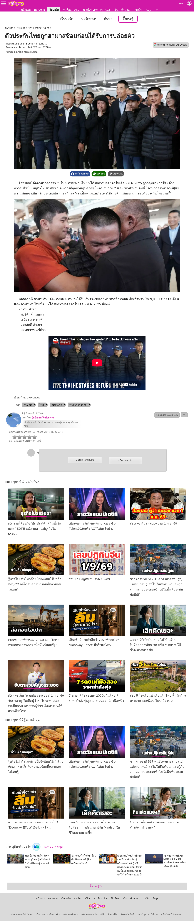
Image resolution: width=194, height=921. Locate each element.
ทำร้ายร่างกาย (78, 404)
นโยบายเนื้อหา (70, 914)
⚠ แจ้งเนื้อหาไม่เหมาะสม (167, 415)
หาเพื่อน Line (90, 9)
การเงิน (138, 9)
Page (148, 10)
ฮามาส (27, 404)
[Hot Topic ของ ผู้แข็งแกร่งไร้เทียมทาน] (13, 427)
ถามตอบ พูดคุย (51, 846)
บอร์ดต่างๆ (88, 19)
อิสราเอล (56, 404)
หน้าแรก (26, 9)
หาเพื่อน (67, 9)
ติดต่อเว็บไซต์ (127, 914)
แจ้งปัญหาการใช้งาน (148, 914)
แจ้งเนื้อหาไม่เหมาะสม (172, 914)
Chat (77, 10)
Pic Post (105, 10)
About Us (112, 914)
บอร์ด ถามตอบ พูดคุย (38, 28)
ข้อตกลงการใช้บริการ (21, 914)
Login (85, 459)
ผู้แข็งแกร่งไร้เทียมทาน (26, 52)
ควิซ (115, 9)
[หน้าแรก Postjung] (16, 3)
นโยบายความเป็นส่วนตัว (48, 914)
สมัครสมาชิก (125, 460)
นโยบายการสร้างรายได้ (92, 914)
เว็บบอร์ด (53, 9)
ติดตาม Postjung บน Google (172, 44)
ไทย (41, 404)
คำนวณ (125, 9)
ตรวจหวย (39, 9)
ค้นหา (108, 19)
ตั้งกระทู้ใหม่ (97, 886)
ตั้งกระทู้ (128, 19)
